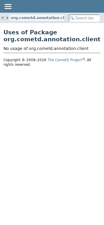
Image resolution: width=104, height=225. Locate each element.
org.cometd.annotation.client (41, 18)
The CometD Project (65, 60)
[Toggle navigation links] (8, 6)
